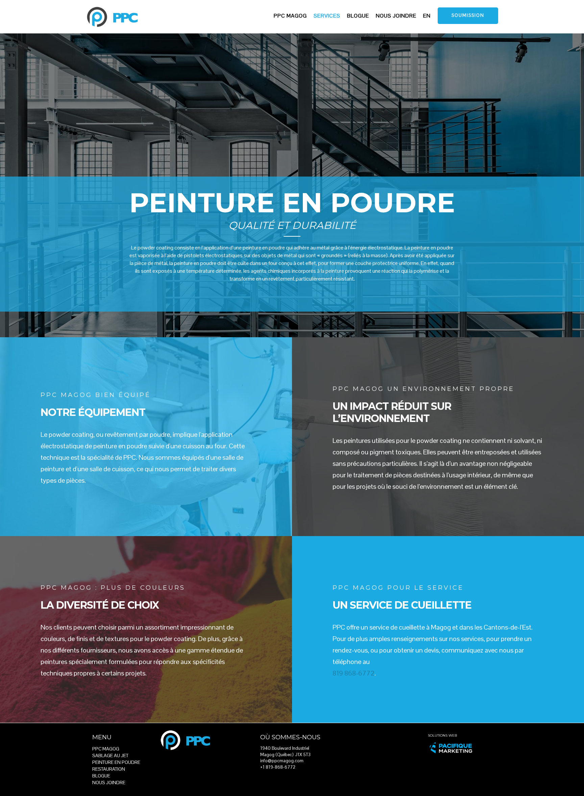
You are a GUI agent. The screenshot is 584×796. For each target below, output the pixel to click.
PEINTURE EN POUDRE (116, 762)
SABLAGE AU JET (110, 755)
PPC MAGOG (105, 749)
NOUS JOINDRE (108, 782)
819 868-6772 (353, 673)
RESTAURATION (108, 769)
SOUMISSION (468, 15)
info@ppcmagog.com (281, 761)
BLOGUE (101, 776)
